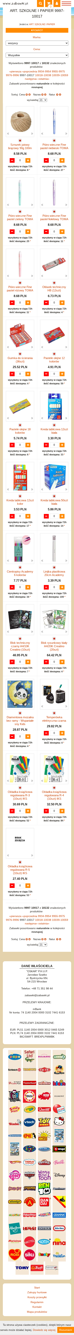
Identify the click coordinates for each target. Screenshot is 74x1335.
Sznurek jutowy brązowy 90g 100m (20, 146)
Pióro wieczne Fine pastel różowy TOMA (20, 288)
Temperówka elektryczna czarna (54, 719)
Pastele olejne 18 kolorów (20, 431)
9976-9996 (13, 75)
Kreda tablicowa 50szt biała (54, 502)
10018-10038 (43, 75)
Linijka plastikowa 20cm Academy (54, 573)
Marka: (37, 37)
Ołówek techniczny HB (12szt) (54, 288)
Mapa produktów (37, 1311)
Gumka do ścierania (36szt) (20, 359)
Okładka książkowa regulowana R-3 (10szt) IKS (20, 795)
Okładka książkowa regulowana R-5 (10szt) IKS (20, 870)
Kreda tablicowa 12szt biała (54, 431)
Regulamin (37, 1302)
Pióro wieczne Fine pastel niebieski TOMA (54, 146)
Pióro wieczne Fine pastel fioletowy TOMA (54, 217)
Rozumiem (65, 1329)
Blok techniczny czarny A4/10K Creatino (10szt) (20, 646)
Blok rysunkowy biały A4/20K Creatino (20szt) (54, 646)
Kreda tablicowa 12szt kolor (20, 502)
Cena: (37, 49)
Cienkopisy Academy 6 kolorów (20, 573)
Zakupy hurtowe (37, 1292)
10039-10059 (60, 75)
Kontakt (37, 1306)
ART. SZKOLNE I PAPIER (42, 24)
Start (37, 1287)
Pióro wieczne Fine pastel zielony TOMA (20, 217)
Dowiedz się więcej (44, 1329)
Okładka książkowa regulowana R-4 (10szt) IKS (54, 795)
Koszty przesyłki (37, 1297)
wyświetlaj (32, 100)
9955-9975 (58, 71)
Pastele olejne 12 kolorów (54, 359)
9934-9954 (45, 71)
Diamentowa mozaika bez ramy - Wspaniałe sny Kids (20, 721)
